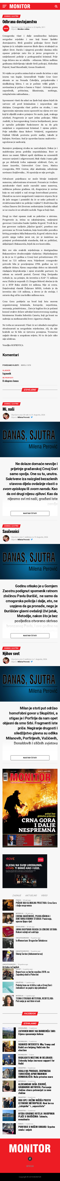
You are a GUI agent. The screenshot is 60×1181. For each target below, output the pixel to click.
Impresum (30, 1166)
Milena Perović (24, 417)
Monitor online (23, 29)
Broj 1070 (26, 365)
